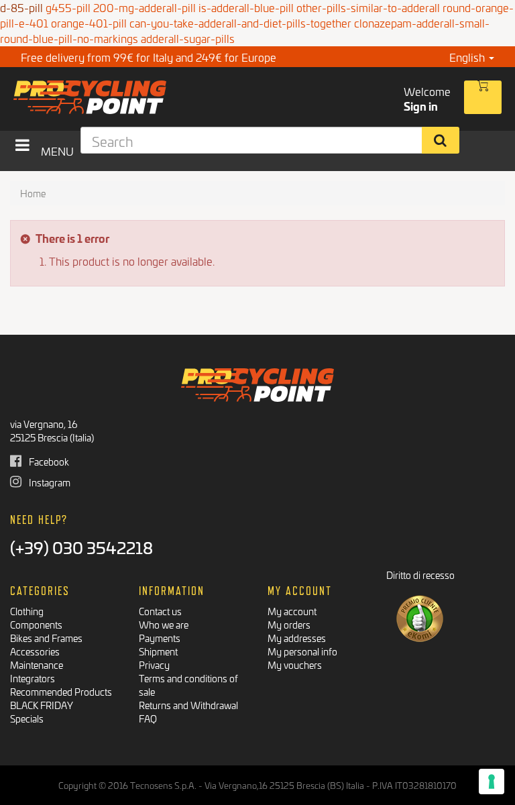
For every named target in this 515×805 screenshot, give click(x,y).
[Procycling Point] (130, 97)
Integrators (32, 678)
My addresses (297, 638)
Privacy (154, 664)
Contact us (160, 611)
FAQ (148, 718)
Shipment (158, 651)
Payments (159, 638)
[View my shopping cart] (483, 97)
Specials (27, 718)
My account (292, 611)
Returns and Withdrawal (188, 705)
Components (36, 624)
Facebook (48, 461)
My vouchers (295, 664)
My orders (289, 624)
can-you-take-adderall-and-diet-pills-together (240, 22)
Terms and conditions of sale (188, 684)
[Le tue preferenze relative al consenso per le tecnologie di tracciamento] (491, 781)
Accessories (35, 651)
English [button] (468, 56)
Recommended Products (61, 691)
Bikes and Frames (46, 638)
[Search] (441, 140)
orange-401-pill (89, 22)
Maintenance (36, 664)
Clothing (27, 611)
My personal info (302, 651)
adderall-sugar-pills (188, 38)
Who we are (163, 624)
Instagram (48, 482)
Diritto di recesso (420, 575)
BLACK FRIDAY (41, 705)
